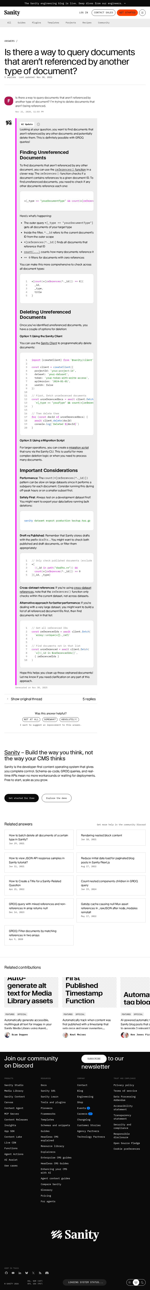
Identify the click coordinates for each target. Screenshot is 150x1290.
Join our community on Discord (31, 1061)
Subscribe (94, 1058)
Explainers (48, 1151)
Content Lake (13, 1136)
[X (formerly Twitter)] (33, 1273)
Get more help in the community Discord (121, 824)
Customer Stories (89, 1125)
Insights (10, 1125)
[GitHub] (6, 1273)
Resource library (52, 1146)
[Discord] (47, 1273)
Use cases (11, 1165)
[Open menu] (142, 12)
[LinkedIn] (20, 1273)
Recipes (86, 22)
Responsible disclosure (122, 1135)
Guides (21, 22)
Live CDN (10, 1142)
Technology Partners (91, 1136)
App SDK (9, 1131)
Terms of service (125, 1090)
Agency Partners (88, 1131)
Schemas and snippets (55, 1125)
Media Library (13, 1090)
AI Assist (11, 1159)
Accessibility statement (123, 1107)
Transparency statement (122, 1117)
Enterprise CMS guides (56, 1157)
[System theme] (136, 1282)
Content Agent (13, 1108)
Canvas (8, 1102)
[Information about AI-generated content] (38, 124)
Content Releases (16, 1119)
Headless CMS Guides (55, 1163)
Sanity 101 (48, 1090)
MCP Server (11, 1113)
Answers (9, 41)
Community (104, 22)
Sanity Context (14, 1096)
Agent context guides (55, 1178)
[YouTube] (13, 1273)
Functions (11, 1148)
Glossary (46, 1189)
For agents (48, 1201)
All (9, 22)
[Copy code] (89, 195)
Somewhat (50, 719)
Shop (80, 1102)
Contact (82, 1085)
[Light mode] (129, 1282)
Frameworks (48, 1113)
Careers (82, 1113)
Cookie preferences (127, 1148)
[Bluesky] (27, 1273)
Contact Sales (103, 12)
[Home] (12, 13)
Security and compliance (122, 1126)
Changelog (83, 1119)
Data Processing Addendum (125, 1098)
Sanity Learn (49, 1096)
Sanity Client (49, 343)
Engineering (85, 1096)
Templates (53, 22)
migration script (79, 447)
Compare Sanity (51, 1184)
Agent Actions (13, 1154)
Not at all (31, 719)
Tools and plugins (53, 1102)
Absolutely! (69, 719)
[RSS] (40, 1273)
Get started (127, 12)
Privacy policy (124, 1085)
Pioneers (46, 1108)
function (70, 169)
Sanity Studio (13, 1085)
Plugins (36, 22)
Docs (44, 1085)
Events (81, 1108)
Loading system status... (85, 1282)
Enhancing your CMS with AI (54, 1171)
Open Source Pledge (127, 1143)
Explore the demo (56, 798)
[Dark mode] (142, 1282)
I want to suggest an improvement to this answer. (50, 724)
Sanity (12, 752)
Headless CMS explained (49, 1138)
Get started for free (21, 798)
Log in (83, 12)
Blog (80, 1090)
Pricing (46, 1195)
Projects (71, 22)
